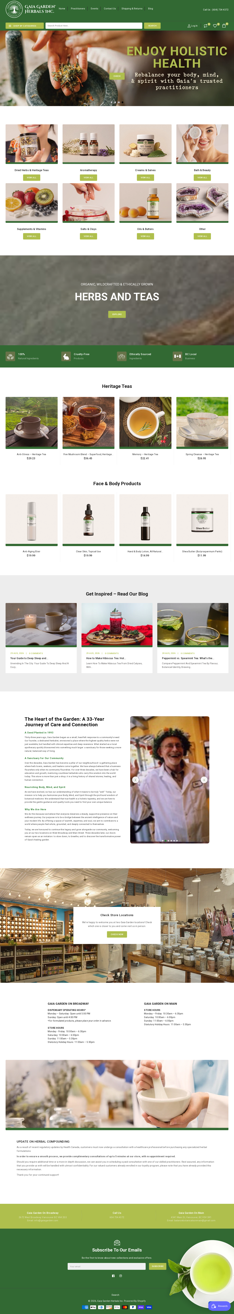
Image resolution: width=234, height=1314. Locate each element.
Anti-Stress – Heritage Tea (31, 454)
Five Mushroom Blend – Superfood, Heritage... (88, 454)
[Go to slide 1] (162, 841)
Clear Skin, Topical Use (88, 551)
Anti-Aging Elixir (31, 551)
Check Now (117, 934)
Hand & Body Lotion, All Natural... (145, 551)
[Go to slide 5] (174, 841)
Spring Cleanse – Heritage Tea (202, 454)
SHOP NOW (117, 76)
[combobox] (94, 26)
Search (115, 1295)
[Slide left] (4, 451)
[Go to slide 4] (171, 841)
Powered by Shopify (135, 1301)
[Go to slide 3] (168, 841)
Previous (9, 65)
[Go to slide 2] (165, 841)
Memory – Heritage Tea (145, 454)
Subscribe (158, 1266)
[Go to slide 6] (177, 841)
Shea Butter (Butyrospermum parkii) (202, 551)
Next (225, 65)
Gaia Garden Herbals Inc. (110, 1301)
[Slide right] (230, 451)
